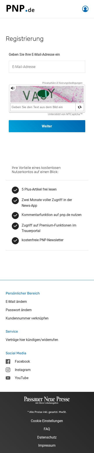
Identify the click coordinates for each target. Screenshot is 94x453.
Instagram (23, 370)
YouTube (21, 378)
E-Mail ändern (16, 302)
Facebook (22, 361)
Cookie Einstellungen (47, 421)
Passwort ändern (19, 310)
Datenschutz (47, 437)
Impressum (47, 445)
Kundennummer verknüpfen (27, 318)
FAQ (47, 429)
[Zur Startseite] (20, 9)
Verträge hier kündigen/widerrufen (32, 340)
